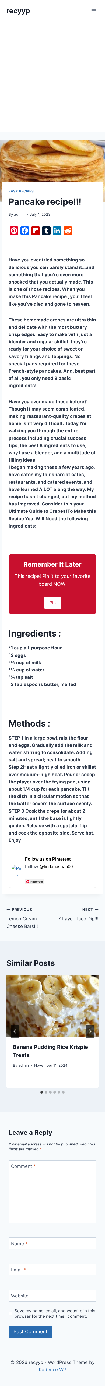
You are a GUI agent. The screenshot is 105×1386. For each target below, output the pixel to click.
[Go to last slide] (15, 1031)
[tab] (41, 1092)
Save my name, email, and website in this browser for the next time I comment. (55, 1313)
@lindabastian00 (56, 866)
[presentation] (52, 1006)
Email (18, 1269)
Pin (53, 602)
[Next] (90, 1031)
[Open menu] (94, 10)
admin (19, 214)
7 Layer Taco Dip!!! (78, 914)
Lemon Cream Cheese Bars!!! (22, 918)
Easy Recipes (21, 191)
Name (19, 1243)
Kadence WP (52, 1369)
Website (20, 1296)
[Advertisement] (52, 76)
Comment (23, 1166)
